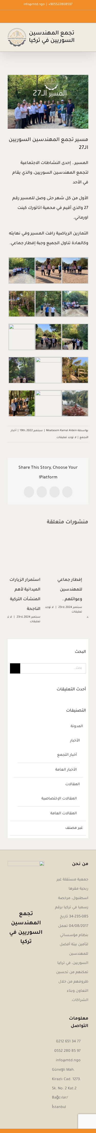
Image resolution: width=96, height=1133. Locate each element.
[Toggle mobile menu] (86, 31)
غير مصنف (74, 828)
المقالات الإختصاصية (59, 799)
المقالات (72, 785)
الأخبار (75, 741)
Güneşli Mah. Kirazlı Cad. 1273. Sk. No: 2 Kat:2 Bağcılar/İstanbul (66, 1088)
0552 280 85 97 (67, 1051)
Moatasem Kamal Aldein (61, 430)
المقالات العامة (63, 814)
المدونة (77, 727)
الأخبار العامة (66, 770)
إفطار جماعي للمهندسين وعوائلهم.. (75, 590)
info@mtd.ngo (34, 4)
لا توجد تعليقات (66, 437)
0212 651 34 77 (68, 1042)
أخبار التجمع (67, 755)
